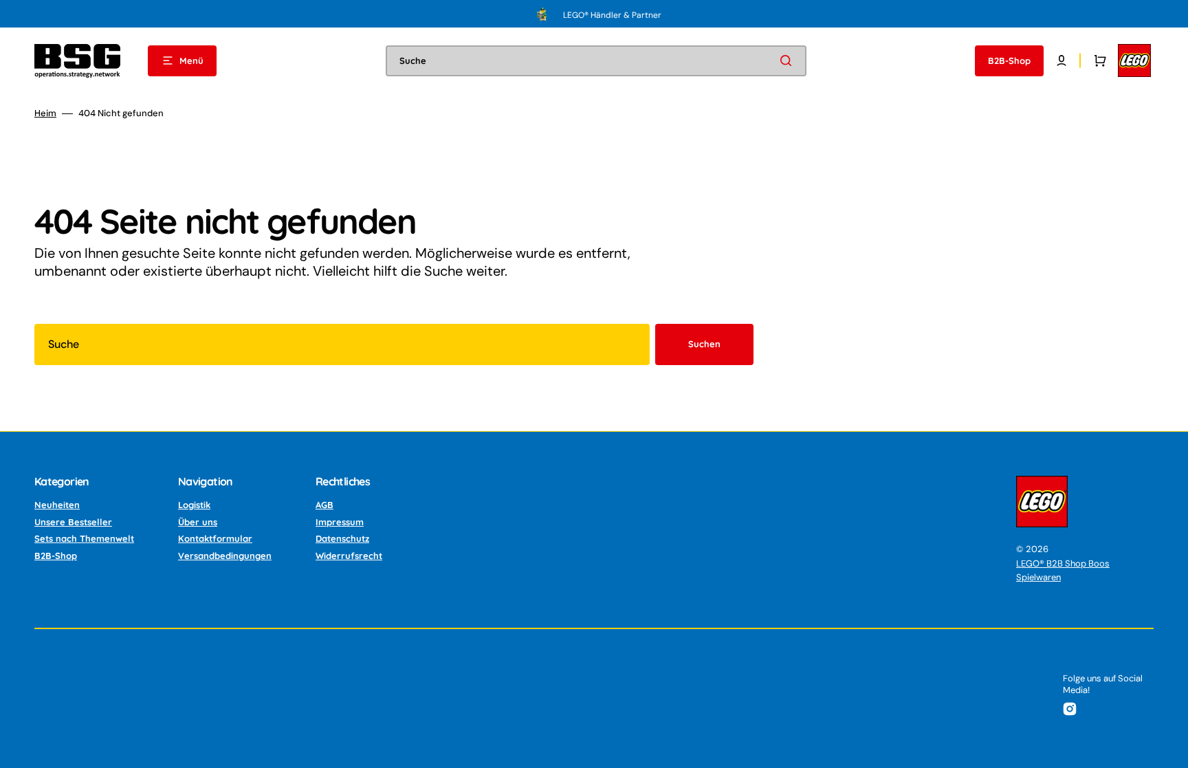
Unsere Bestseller (73, 521)
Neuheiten (57, 504)
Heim (45, 113)
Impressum (340, 521)
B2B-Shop (55, 555)
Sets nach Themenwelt (84, 538)
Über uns (197, 521)
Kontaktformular (215, 538)
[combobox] (596, 60)
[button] (1061, 60)
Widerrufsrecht (349, 555)
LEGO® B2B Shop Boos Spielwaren (1063, 570)
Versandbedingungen (225, 555)
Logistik (194, 504)
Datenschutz (342, 538)
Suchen (704, 343)
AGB (324, 504)
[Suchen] (788, 60)
